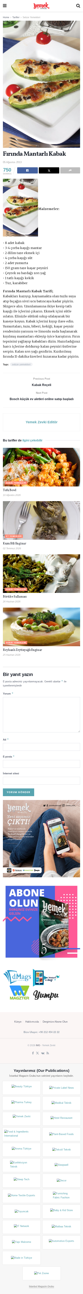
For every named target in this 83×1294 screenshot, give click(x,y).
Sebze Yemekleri (31, 17)
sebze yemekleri (21, 364)
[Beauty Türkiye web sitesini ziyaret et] (21, 1088)
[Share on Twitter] (49, 170)
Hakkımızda (32, 1021)
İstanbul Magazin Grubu (41, 1286)
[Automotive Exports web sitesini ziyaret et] (61, 1242)
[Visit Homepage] (41, 6)
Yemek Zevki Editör (42, 422)
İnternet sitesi (11, 773)
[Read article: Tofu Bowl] (41, 467)
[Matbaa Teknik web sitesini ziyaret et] (61, 1227)
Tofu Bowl (9, 490)
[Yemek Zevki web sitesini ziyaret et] (21, 1119)
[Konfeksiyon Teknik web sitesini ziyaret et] (21, 1165)
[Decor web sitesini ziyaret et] (61, 1181)
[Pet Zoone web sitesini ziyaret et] (41, 1273)
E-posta (9, 756)
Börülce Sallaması (15, 597)
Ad (6, 739)
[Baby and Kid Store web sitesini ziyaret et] (61, 1211)
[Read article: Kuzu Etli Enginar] (41, 520)
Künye (17, 1021)
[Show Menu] (5, 6)
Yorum (8, 693)
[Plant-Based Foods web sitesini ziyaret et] (61, 1134)
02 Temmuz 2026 (12, 548)
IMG (38, 1045)
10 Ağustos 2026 (12, 495)
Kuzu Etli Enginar (14, 544)
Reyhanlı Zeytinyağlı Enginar (22, 650)
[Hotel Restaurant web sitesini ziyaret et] (61, 1119)
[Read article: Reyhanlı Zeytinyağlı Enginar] (41, 627)
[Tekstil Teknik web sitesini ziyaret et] (61, 1150)
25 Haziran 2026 (11, 655)
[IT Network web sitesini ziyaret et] (21, 1227)
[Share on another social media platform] (70, 170)
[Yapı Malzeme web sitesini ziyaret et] (21, 1242)
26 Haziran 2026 (11, 601)
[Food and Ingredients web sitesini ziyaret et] (21, 1134)
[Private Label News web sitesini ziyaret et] (61, 1088)
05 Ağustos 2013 (12, 162)
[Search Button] (78, 6)
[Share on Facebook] (27, 170)
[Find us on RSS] (48, 1053)
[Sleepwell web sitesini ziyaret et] (61, 1165)
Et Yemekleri (14, 536)
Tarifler (15, 17)
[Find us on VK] (42, 1053)
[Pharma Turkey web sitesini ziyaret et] (21, 1103)
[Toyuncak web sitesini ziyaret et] (21, 1211)
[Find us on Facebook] (33, 1053)
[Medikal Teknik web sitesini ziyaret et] (61, 1103)
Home (6, 17)
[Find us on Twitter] (37, 1053)
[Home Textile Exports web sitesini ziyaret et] (21, 1196)
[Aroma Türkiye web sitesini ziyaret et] (21, 1150)
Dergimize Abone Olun (55, 1021)
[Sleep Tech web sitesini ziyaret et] (21, 1181)
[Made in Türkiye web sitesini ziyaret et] (21, 1258)
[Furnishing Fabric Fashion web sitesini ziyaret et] (61, 1196)
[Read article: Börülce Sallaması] (41, 573)
